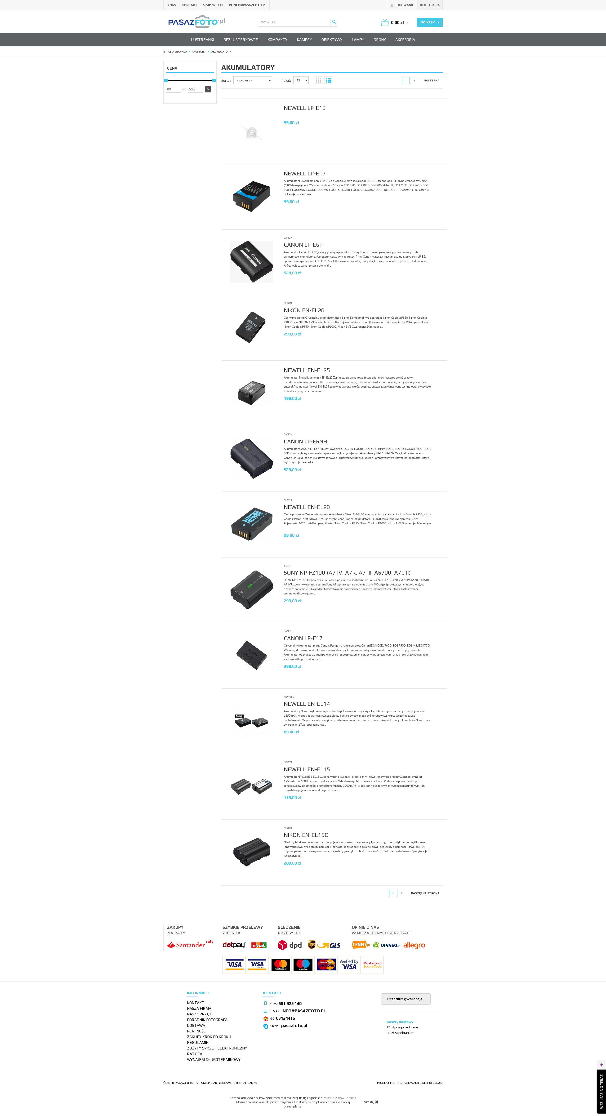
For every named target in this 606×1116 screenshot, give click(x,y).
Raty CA (194, 1054)
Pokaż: (286, 80)
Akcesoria (405, 39)
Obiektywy (331, 39)
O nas (171, 5)
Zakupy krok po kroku (209, 1037)
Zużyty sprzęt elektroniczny (217, 1048)
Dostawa (196, 1025)
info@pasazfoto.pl (250, 5)
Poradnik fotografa (207, 1020)
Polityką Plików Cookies (339, 1098)
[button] (208, 89)
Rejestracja (430, 5)
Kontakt (189, 5)
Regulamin (198, 1042)
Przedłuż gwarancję (404, 999)
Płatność (196, 1031)
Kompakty (277, 39)
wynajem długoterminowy (214, 1059)
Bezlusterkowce (240, 39)
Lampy (358, 39)
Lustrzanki (202, 39)
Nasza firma (199, 1008)
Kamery (304, 39)
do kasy (428, 22)
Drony (380, 39)
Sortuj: (226, 80)
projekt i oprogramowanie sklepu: (410, 1083)
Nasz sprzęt (199, 1014)
